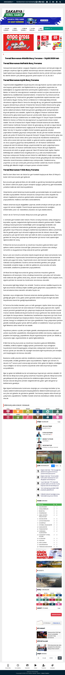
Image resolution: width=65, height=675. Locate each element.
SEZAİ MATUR (47, 445)
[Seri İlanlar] (50, 1)
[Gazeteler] (53, 1)
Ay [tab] (60, 465)
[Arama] (39, 1)
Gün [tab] (53, 465)
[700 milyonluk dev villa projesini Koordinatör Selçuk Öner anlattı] (42, 647)
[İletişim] (43, 1)
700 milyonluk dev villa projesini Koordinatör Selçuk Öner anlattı (54, 647)
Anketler (52, 668)
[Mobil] (36, 1)
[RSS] (60, 1)
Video (35, 668)
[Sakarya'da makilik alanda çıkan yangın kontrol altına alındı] (49, 580)
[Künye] (56, 1)
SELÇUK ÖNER (47, 426)
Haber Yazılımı (45, 673)
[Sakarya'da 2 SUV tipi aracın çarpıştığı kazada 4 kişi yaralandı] (42, 635)
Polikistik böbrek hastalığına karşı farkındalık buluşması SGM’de (48, 495)
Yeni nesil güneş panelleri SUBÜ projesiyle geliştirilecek (48, 489)
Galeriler (27, 668)
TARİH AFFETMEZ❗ (47, 434)
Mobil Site (8, 668)
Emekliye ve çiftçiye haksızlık (50, 447)
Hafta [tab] (56, 465)
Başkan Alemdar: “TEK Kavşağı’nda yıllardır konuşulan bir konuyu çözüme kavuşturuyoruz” (49, 471)
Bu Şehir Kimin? (47, 428)
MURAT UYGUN (48, 439)
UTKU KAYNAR (48, 433)
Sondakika (18, 668)
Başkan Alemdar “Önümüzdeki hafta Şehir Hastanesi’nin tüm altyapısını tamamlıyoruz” (47, 477)
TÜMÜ (58, 422)
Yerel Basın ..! (46, 441)
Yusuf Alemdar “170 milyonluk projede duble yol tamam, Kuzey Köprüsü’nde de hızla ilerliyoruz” (48, 483)
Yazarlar (43, 668)
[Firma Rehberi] (47, 1)
